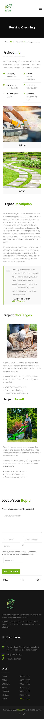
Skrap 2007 (21, 710)
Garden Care (11, 76)
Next (38, 579)
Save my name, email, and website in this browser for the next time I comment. (19, 553)
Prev (5, 579)
